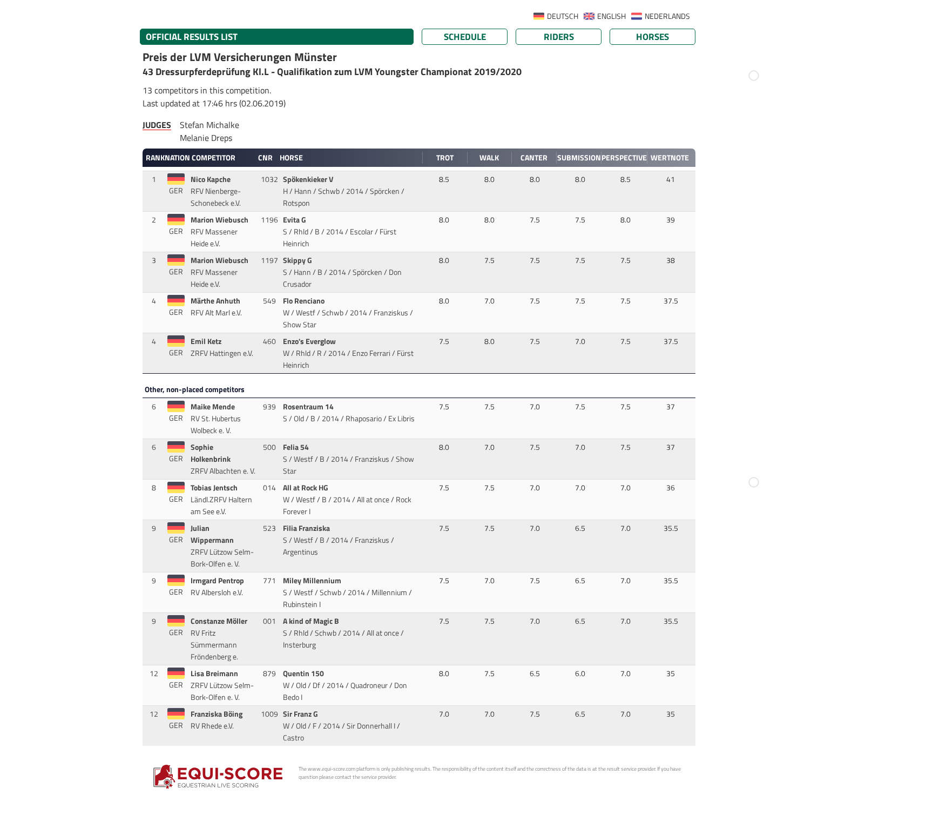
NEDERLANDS (667, 16)
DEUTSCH (562, 16)
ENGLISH (611, 16)
